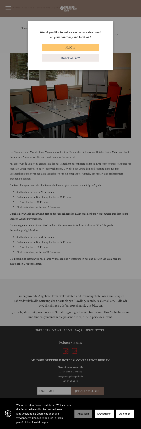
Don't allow (70, 57)
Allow (70, 47)
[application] (70, 413)
